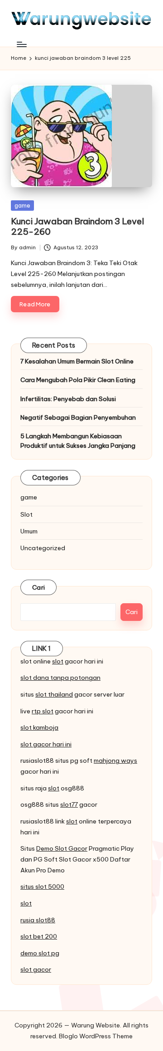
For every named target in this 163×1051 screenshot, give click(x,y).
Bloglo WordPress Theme (96, 1036)
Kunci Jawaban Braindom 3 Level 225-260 (77, 226)
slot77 (69, 804)
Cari (38, 587)
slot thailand (54, 694)
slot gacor (35, 969)
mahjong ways (115, 760)
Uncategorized (42, 548)
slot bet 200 (38, 936)
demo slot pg (39, 953)
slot (57, 661)
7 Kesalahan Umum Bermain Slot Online (77, 361)
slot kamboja (39, 727)
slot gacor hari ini (46, 744)
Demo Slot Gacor (61, 848)
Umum (29, 531)
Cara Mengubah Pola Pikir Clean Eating (77, 380)
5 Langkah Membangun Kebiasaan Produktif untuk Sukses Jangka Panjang (77, 440)
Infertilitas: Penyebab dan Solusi (68, 399)
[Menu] (21, 44)
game (22, 205)
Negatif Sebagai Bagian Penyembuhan (78, 417)
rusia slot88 (37, 920)
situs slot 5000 (42, 886)
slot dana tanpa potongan (60, 677)
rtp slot (42, 711)
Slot (26, 514)
